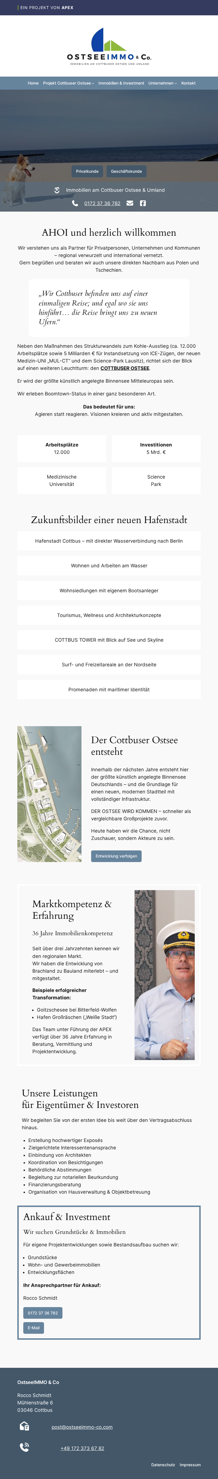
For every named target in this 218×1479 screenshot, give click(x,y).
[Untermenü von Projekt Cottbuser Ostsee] (93, 83)
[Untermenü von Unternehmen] (176, 83)
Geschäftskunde (126, 171)
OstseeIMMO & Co (38, 1382)
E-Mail (33, 1327)
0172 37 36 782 (102, 203)
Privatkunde (87, 171)
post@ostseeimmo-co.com (82, 1427)
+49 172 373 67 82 (82, 1448)
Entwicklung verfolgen (116, 856)
